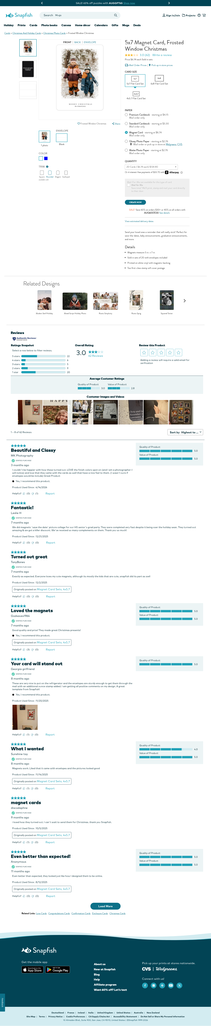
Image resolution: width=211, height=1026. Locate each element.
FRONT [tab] (67, 42)
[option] (28, 47)
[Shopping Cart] (204, 15)
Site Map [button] (30, 1016)
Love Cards (41, 913)
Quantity (131, 161)
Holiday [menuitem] (9, 25)
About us (100, 964)
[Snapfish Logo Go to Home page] (18, 15)
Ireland (81, 1012)
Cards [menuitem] (33, 25)
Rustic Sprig (136, 313)
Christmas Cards (117, 913)
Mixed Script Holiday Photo (75, 313)
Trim (42, 166)
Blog (97, 974)
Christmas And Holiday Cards (26, 33)
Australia (139, 1012)
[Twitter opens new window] (181, 984)
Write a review (162, 55)
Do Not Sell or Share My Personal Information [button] (163, 1016)
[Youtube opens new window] (172, 984)
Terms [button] (42, 1016)
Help (97, 979)
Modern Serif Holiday (44, 313)
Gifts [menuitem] (115, 25)
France (71, 1012)
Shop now (129, 3)
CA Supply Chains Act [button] (99, 1016)
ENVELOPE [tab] (90, 42)
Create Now (135, 202)
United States (124, 1012)
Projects (190, 15)
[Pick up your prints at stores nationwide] (146, 968)
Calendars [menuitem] (101, 25)
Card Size (131, 71)
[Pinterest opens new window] (163, 984)
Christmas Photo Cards (54, 33)
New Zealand (153, 1012)
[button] (78, 123)
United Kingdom (105, 1012)
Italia (91, 1012)
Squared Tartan (167, 313)
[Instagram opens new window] (155, 984)
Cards (7, 33)
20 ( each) (142, 167)
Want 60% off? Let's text (110, 989)
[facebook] (146, 984)
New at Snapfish (105, 969)
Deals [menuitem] (137, 25)
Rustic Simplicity (105, 313)
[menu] (115, 124)
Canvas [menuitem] (66, 25)
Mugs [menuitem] (125, 25)
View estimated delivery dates (139, 221)
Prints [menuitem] (22, 25)
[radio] (41, 158)
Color (43, 153)
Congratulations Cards (59, 913)
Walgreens (171, 144)
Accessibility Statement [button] (125, 1016)
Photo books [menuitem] (49, 25)
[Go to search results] (115, 15)
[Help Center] (199, 15)
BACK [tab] (77, 42)
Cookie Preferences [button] (75, 1016)
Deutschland (58, 1012)
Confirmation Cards (80, 913)
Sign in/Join (173, 15)
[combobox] (79, 15)
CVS (179, 144)
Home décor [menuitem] (82, 25)
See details (164, 213)
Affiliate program (105, 984)
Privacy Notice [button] (55, 1016)
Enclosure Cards (100, 913)
